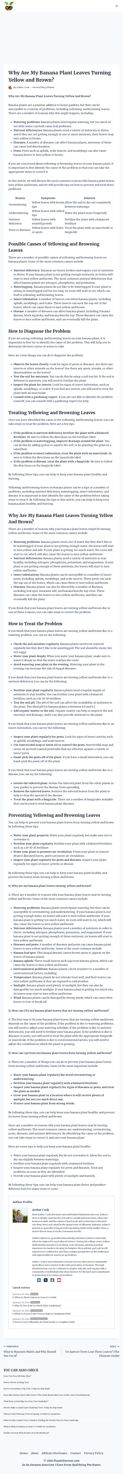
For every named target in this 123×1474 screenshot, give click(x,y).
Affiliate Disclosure (54, 1453)
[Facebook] (52, 1280)
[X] (45, 1280)
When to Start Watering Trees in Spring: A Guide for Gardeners (32, 1414)
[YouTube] (59, 1280)
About (35, 1453)
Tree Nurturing (36, 1311)
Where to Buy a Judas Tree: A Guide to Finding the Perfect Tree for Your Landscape (41, 1420)
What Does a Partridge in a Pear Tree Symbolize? (26, 1401)
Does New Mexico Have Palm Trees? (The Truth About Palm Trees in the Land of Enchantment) (47, 1395)
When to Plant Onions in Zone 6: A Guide (35, 1297)
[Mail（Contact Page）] (39, 1280)
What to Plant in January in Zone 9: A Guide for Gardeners (30, 1426)
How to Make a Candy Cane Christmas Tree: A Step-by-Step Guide (33, 1408)
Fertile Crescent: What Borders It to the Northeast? (26, 1433)
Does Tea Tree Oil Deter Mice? (17, 1376)
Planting (34, 1294)
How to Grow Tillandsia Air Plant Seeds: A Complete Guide (45, 1322)
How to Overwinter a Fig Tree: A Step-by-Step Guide (27, 1389)
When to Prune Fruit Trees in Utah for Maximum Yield (42, 1313)
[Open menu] (116, 6)
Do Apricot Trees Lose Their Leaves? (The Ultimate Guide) (92, 1351)
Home (24, 1453)
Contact (75, 1453)
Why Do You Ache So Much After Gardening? (38, 1305)
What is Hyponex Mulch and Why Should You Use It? (30, 1351)
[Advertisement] (61, 35)
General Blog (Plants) (43, 87)
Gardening (35, 1302)
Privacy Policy (93, 1453)
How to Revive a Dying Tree (16, 1382)
